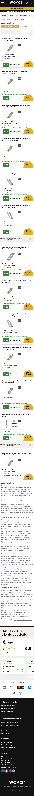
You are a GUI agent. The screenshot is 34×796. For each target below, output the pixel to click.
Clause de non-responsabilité (24, 786)
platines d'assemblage (7, 618)
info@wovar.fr (9, 762)
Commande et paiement (8, 708)
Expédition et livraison (8, 705)
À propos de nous (6, 742)
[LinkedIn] (10, 771)
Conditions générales (17, 790)
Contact (3, 714)
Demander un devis (7, 731)
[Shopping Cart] (31, 3)
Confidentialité (6, 786)
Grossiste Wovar (6, 728)
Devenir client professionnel (10, 722)
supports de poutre (6, 522)
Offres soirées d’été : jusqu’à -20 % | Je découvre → (17, 11)
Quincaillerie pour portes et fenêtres (24, 15)
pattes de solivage (19, 522)
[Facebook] (3, 771)
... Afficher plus (19, 669)
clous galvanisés (7, 584)
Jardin (11, 15)
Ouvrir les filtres (11, 26)
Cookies (14, 786)
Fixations (4, 15)
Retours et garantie (7, 711)
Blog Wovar (5, 733)
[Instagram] (14, 771)
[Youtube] (7, 771)
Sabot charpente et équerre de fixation (13, 19)
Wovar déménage (6, 745)
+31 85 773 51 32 (8, 764)
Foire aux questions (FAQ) (9, 747)
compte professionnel (9, 603)
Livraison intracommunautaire (10, 725)
